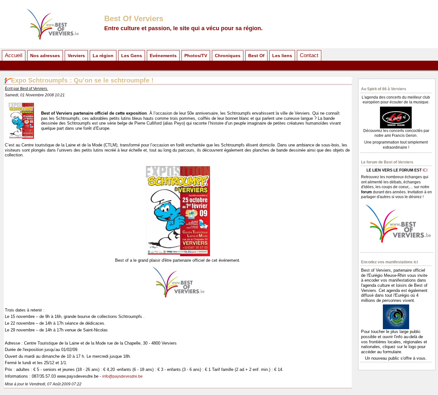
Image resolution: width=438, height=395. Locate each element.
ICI (425, 170)
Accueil (13, 55)
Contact (309, 55)
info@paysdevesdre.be (122, 376)
